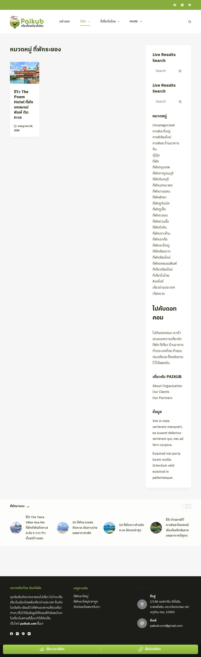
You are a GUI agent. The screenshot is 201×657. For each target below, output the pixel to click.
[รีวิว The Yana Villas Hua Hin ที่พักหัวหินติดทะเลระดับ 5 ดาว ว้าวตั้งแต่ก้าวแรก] (16, 528)
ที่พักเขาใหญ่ (161, 245)
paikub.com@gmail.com (166, 625)
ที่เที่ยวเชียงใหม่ (163, 269)
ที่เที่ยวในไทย (108, 21)
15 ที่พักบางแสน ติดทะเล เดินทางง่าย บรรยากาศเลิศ (84, 528)
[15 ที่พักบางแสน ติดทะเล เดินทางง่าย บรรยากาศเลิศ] (63, 528)
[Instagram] (17, 633)
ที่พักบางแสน (161, 191)
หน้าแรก (64, 21)
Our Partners (162, 398)
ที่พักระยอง (160, 215)
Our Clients (161, 392)
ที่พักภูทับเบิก (161, 203)
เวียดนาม (159, 293)
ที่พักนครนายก (163, 185)
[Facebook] (175, 5)
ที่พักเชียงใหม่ (161, 257)
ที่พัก (83, 21)
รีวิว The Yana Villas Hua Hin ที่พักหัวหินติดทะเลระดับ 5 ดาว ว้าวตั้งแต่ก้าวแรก (37, 528)
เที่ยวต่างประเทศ (164, 287)
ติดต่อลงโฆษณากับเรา (87, 607)
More (134, 21)
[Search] (189, 21)
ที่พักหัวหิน (160, 227)
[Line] (189, 5)
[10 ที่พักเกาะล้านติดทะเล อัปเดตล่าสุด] (109, 528)
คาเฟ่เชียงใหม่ (162, 137)
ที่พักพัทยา (159, 197)
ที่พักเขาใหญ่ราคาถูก (86, 601)
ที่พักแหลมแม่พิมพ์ (165, 263)
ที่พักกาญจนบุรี (163, 173)
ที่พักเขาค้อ (160, 239)
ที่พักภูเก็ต (159, 209)
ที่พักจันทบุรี (161, 179)
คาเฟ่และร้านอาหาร (166, 143)
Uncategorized (164, 125)
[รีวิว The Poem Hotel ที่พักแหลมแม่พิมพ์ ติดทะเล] (24, 73)
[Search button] (180, 70)
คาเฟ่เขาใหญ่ (161, 131)
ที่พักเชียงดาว (162, 251)
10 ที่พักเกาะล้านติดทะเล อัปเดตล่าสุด (131, 528)
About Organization (167, 386)
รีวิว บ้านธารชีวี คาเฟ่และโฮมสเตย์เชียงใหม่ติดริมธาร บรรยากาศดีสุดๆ (177, 527)
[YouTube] (182, 5)
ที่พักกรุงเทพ (161, 167)
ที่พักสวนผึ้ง (161, 221)
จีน (155, 149)
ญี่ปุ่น (156, 155)
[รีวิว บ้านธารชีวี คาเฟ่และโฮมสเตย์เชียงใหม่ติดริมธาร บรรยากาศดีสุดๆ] (156, 528)
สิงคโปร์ (158, 281)
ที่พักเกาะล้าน (161, 233)
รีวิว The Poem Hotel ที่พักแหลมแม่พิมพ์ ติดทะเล (23, 105)
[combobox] (164, 71)
